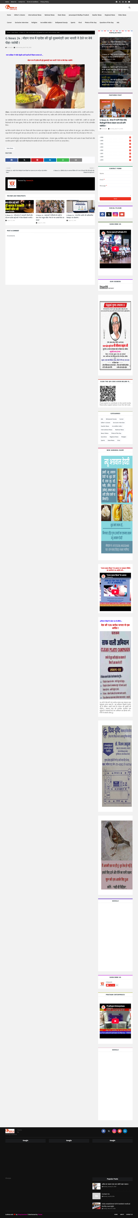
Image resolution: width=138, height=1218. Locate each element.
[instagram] (122, 2)
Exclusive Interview (119, 422)
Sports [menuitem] (73, 22)
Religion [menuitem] (34, 22)
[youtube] (129, 2)
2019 (115, 160)
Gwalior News (105, 426)
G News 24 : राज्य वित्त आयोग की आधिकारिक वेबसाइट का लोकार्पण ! (80, 216)
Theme (40, 1214)
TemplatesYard (22, 1214)
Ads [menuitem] (118, 22)
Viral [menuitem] (80, 22)
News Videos (104, 433)
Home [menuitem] (9, 15)
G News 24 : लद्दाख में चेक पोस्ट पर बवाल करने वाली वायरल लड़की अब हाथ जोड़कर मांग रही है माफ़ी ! (115, 43)
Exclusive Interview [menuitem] (21, 22)
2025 (115, 140)
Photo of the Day (116, 433)
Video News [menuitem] (122, 15)
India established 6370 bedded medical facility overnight (116, 1205)
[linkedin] (125, 2)
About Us (13, 2)
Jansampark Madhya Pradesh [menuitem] (79, 15)
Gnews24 (10, 47)
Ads (102, 419)
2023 (115, 147)
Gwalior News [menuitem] (97, 15)
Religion (123, 437)
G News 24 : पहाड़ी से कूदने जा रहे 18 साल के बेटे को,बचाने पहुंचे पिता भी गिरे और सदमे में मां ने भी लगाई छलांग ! (114, 68)
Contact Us (21, 2)
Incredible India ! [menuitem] (46, 22)
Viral (118, 440)
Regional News (114, 437)
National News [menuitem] (50, 15)
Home (7, 2)
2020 (115, 157)
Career (121, 419)
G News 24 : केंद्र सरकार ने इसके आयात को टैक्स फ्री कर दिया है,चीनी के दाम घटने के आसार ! (115, 56)
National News (119, 430)
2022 (115, 150)
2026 (115, 137)
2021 (115, 153)
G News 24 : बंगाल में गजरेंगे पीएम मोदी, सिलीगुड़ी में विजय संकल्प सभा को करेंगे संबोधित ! (113, 123)
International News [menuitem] (34, 15)
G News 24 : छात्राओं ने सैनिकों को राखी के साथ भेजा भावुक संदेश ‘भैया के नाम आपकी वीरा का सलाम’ (50, 217)
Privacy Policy (45, 2)
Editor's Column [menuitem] (19, 15)
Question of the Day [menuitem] (107, 22)
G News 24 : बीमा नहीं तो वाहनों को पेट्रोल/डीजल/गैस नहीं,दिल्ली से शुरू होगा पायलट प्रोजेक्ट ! (115, 81)
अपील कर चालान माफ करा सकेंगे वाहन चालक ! (115, 1184)
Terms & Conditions (32, 2)
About (122, 1214)
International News (106, 430)
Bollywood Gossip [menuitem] (61, 22)
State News (15, 32)
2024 (115, 144)
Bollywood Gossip (111, 419)
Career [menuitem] (9, 22)
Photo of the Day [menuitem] (90, 22)
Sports (103, 440)
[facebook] (116, 2)
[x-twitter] (119, 2)
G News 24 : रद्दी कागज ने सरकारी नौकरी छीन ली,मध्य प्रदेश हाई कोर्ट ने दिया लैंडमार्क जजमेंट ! (19, 216)
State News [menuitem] (62, 15)
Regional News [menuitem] (110, 15)
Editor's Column (105, 422)
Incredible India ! (117, 426)
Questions (104, 437)
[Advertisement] (115, 937)
